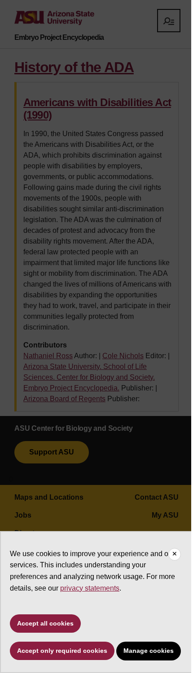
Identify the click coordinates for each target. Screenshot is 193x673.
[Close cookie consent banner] (174, 554)
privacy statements (89, 588)
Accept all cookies (45, 623)
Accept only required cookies (62, 650)
